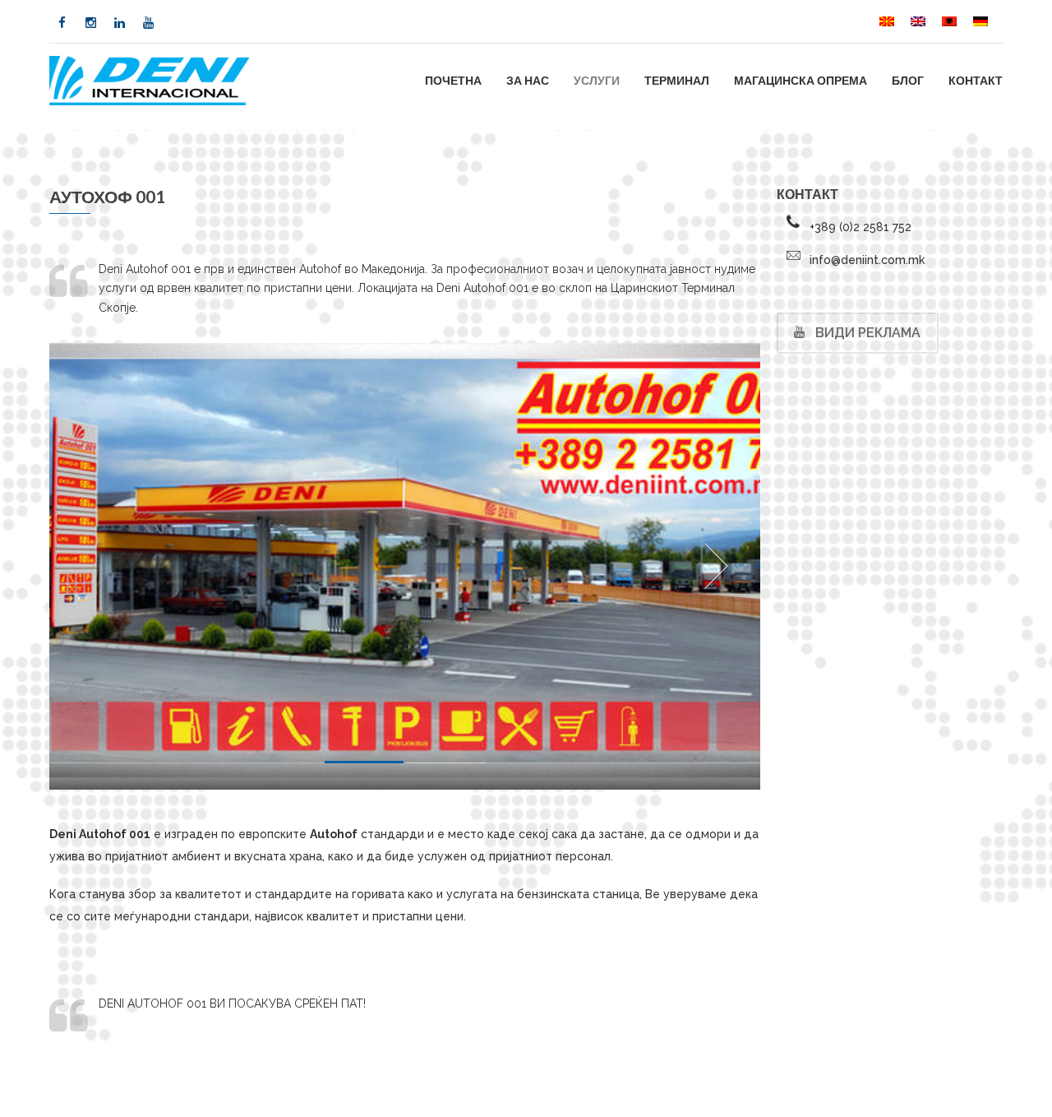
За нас (527, 80)
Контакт (975, 80)
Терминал (676, 80)
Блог (908, 80)
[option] (404, 566)
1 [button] (364, 765)
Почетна (453, 80)
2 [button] (446, 766)
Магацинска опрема (800, 80)
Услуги (597, 80)
